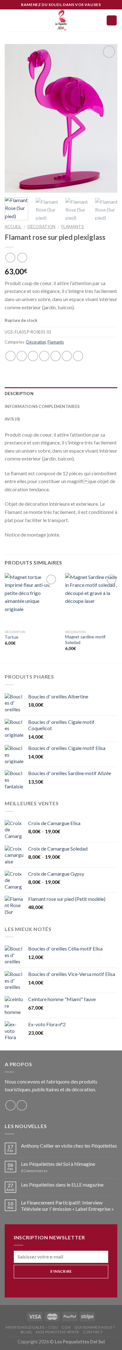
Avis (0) (12, 419)
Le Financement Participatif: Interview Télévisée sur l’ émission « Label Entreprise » (67, 1205)
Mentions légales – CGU (32, 1327)
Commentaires (34, 1171)
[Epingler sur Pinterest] (55, 356)
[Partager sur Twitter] (33, 356)
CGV (66, 1327)
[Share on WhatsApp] (10, 356)
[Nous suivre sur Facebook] (10, 1105)
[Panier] (112, 20)
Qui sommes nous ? (94, 1327)
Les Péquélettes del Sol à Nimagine (58, 1164)
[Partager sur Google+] (67, 356)
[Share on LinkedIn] (78, 356)
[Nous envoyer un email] (22, 1105)
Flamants (72, 226)
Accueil (13, 226)
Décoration (41, 226)
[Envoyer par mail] (44, 356)
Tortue (11, 637)
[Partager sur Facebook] (22, 356)
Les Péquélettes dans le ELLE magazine (62, 1184)
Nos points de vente (57, 1332)
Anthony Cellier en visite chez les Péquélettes (69, 1146)
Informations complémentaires (42, 406)
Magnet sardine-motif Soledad (85, 639)
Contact (93, 1332)
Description (19, 393)
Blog (26, 1332)
